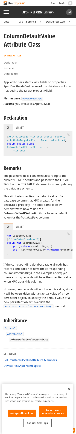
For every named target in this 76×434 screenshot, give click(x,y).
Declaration (10, 62)
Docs (6, 21)
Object (9, 328)
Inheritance (11, 73)
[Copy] (69, 134)
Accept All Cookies (21, 413)
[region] (37, 409)
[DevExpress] (14, 3)
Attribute (19, 150)
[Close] (69, 389)
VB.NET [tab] (20, 128)
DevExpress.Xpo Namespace (22, 366)
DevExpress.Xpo (55, 21)
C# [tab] (8, 128)
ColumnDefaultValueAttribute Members (30, 360)
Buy (53, 3)
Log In (62, 3)
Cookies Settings (37, 423)
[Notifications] (70, 3)
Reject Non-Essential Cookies (53, 412)
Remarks (9, 68)
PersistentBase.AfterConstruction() (29, 306)
